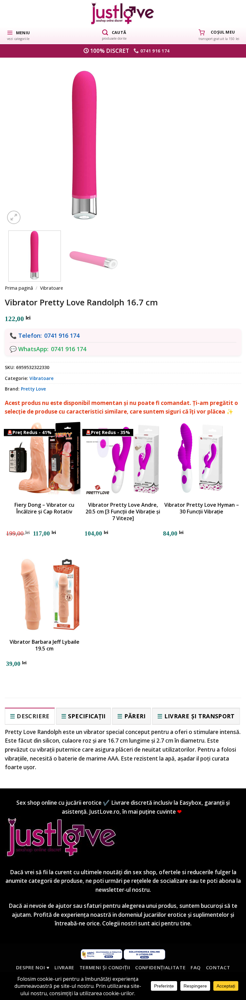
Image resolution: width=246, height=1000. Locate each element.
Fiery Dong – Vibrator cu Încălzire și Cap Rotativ (44, 508)
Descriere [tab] (33, 716)
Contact (218, 967)
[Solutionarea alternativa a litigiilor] (101, 953)
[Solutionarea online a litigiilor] (144, 953)
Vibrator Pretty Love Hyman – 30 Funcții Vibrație (201, 508)
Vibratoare (51, 288)
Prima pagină (19, 288)
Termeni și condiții (104, 967)
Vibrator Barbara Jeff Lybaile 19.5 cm (44, 645)
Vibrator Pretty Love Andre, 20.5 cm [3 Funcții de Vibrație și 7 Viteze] (123, 511)
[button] (18, 35)
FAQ (196, 967)
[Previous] (20, 137)
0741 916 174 (61, 335)
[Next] (226, 137)
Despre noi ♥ (33, 967)
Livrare (64, 967)
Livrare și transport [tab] (199, 716)
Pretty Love (33, 389)
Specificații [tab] (86, 716)
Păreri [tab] (135, 716)
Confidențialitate (160, 967)
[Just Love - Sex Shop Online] (123, 13)
